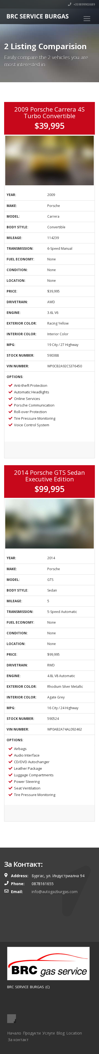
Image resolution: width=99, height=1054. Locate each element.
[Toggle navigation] (87, 18)
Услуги (48, 1033)
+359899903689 (84, 4)
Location (74, 1033)
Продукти (32, 1033)
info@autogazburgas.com (55, 891)
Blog (60, 1033)
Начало (14, 1033)
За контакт (18, 1039)
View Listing (50, 451)
